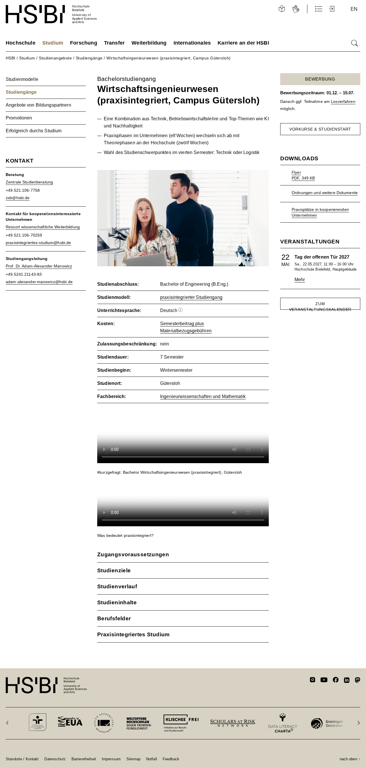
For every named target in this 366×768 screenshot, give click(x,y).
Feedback (171, 759)
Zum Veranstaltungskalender (320, 305)
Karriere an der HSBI (243, 43)
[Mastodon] (357, 681)
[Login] (332, 9)
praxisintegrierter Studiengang (191, 297)
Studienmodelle (22, 79)
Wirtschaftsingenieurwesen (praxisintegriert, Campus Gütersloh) (168, 58)
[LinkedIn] (346, 681)
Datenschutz (54, 759)
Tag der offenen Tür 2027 (322, 257)
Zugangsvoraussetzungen (133, 554)
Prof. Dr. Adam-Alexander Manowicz (39, 266)
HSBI (10, 58)
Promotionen (19, 117)
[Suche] (354, 43)
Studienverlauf (117, 586)
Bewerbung (320, 79)
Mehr (300, 279)
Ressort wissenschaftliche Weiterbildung (43, 227)
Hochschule (20, 43)
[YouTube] (324, 680)
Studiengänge (89, 58)
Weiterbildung (149, 43)
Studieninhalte (117, 602)
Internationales (192, 43)
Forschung (83, 43)
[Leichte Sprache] (281, 9)
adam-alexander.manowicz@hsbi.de (39, 281)
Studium (52, 43)
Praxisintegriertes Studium (133, 634)
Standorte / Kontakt (22, 759)
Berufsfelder (114, 618)
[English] (354, 9)
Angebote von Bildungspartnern (38, 105)
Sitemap (133, 759)
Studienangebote (55, 58)
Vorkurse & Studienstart (320, 129)
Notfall (151, 759)
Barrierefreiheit (83, 759)
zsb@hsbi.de (17, 197)
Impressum (111, 759)
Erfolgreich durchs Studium (33, 130)
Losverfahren (343, 101)
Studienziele (114, 570)
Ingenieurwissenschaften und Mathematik (203, 396)
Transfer (114, 43)
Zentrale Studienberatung (29, 182)
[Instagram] (312, 680)
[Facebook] (336, 681)
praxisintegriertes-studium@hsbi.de (38, 242)
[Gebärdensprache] (296, 9)
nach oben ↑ (350, 759)
